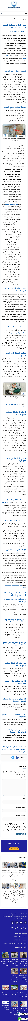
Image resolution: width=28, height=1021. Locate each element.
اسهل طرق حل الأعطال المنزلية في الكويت (22, 894)
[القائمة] (26, 13)
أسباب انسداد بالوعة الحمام (15, 747)
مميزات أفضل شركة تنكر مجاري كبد (22, 872)
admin (22, 31)
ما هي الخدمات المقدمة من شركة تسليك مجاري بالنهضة (14, 962)
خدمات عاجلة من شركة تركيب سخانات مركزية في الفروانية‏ (14, 1011)
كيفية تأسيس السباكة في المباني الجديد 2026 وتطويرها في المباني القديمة (14, 897)
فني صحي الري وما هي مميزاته (23, 1009)
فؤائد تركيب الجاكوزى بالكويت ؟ (14, 993)
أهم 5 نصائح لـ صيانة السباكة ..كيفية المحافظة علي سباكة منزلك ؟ (6, 875)
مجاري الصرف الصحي (11, 204)
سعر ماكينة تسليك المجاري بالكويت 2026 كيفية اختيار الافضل (23, 979)
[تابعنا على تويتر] (21, 923)
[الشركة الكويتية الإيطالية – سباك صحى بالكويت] (14, 5)
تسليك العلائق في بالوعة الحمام (14, 748)
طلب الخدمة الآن (14, 849)
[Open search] (2, 13)
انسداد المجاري (6, 502)
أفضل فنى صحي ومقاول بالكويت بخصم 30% (5, 994)
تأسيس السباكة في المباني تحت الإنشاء (5, 1007)
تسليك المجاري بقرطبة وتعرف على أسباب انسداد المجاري (23, 962)
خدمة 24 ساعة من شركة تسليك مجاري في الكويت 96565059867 (14, 979)
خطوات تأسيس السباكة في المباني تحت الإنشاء (6, 895)
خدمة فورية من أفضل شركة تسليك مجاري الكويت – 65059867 (5, 962)
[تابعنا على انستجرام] (12, 923)
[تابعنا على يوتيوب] (17, 923)
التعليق (22, 777)
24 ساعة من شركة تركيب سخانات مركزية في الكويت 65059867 (23, 995)
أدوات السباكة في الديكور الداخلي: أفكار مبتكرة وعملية (14, 875)
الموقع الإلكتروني (19, 815)
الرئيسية (25, 19)
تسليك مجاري (16, 19)
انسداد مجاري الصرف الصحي (18, 333)
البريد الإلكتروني (19, 807)
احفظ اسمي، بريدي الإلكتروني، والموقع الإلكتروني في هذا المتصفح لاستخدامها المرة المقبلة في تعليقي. (14, 827)
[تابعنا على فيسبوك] (25, 923)
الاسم (22, 798)
